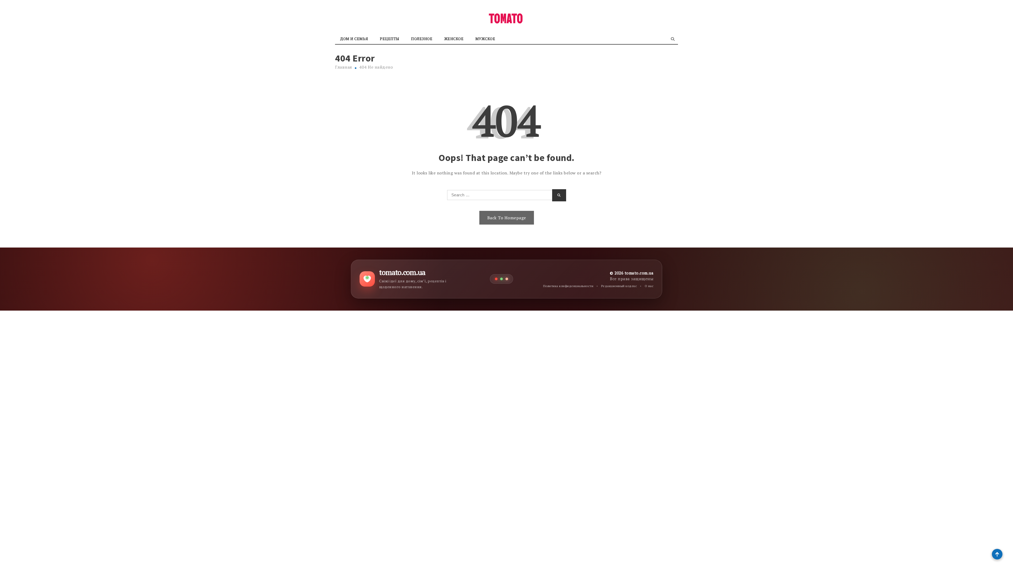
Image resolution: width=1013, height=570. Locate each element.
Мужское (485, 38)
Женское (454, 38)
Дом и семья (354, 38)
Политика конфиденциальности (568, 286)
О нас (649, 286)
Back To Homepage (506, 218)
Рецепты (389, 38)
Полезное (421, 38)
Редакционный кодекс (619, 286)
